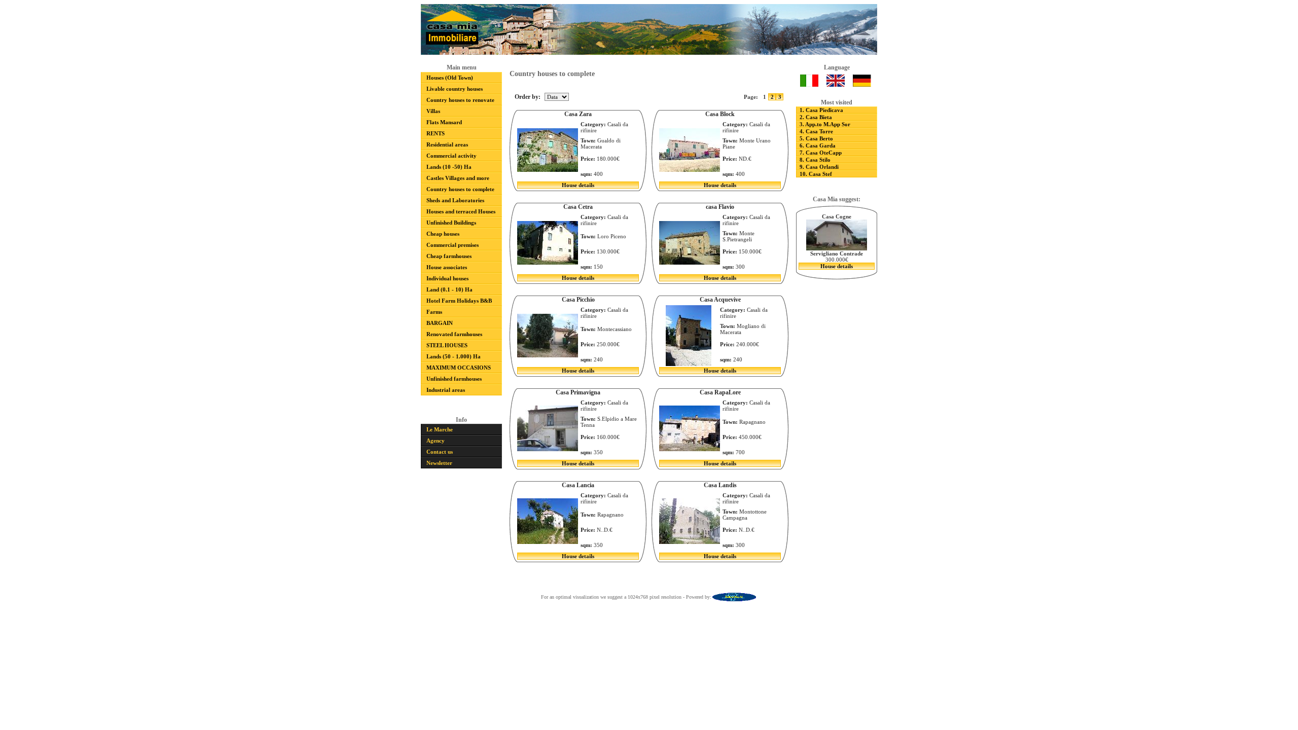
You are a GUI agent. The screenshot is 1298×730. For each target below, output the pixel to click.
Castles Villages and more (457, 178)
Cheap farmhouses (449, 256)
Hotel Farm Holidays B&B (459, 301)
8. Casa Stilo (815, 160)
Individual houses (447, 278)
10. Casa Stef (816, 174)
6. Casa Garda (818, 145)
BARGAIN (439, 323)
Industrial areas (445, 390)
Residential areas (447, 144)
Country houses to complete (460, 189)
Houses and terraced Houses (460, 211)
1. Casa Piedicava (821, 110)
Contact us (439, 452)
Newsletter (439, 463)
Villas (433, 111)
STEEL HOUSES (446, 345)
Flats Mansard (444, 122)
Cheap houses (442, 234)
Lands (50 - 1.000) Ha (453, 356)
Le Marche (439, 429)
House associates (446, 267)
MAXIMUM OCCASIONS (458, 367)
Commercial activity (451, 156)
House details (578, 185)
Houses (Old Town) (449, 78)
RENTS (435, 133)
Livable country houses (454, 89)
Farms (434, 312)
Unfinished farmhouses (454, 379)
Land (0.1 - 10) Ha (449, 289)
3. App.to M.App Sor (825, 124)
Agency (435, 440)
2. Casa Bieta (816, 117)
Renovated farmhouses (454, 334)
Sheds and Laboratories (455, 200)
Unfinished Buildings (451, 223)
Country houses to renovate (460, 100)
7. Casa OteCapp (821, 153)
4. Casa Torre (816, 131)
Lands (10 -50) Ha (449, 167)
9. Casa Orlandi (819, 167)
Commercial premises (452, 245)
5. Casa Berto (816, 138)
